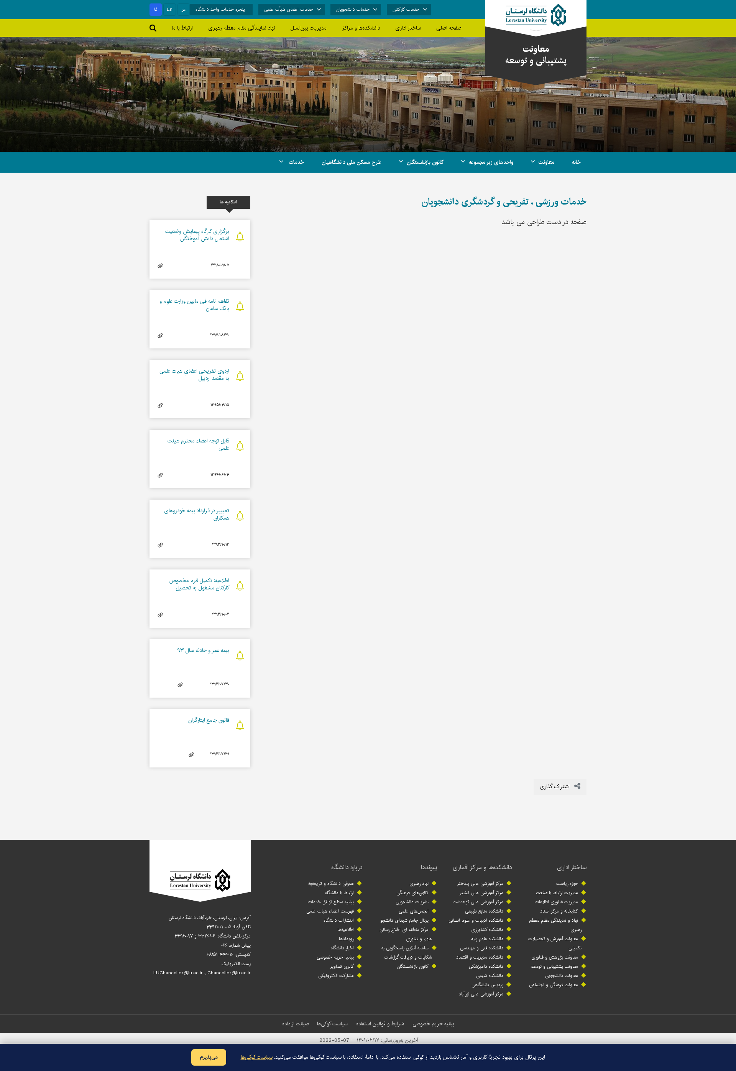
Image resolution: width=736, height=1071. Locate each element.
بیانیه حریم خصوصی (335, 957)
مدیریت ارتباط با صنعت (557, 892)
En (169, 9)
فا (155, 9)
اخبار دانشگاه (342, 948)
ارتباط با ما (182, 28)
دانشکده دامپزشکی (486, 966)
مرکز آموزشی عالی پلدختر (480, 883)
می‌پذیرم (209, 1057)
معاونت (546, 162)
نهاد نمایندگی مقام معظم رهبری (241, 28)
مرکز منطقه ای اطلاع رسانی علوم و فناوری (406, 934)
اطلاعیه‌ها (345, 929)
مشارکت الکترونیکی (336, 975)
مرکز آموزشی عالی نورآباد (481, 994)
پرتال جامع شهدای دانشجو (404, 920)
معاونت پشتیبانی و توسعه (554, 966)
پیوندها (429, 867)
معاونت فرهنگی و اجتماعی (553, 984)
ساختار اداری (571, 867)
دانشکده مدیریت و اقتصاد (479, 957)
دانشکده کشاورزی (487, 929)
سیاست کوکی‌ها (332, 1024)
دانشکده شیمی (489, 975)
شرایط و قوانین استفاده (380, 1024)
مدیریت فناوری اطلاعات (556, 902)
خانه (576, 162)
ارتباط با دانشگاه (339, 892)
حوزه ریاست (567, 883)
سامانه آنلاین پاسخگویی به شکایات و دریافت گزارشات (406, 952)
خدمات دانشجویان (353, 9)
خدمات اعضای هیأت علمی (288, 9)
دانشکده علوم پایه (487, 938)
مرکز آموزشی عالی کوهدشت (478, 902)
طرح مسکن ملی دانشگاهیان (351, 162)
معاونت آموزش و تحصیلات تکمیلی (555, 943)
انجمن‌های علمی (414, 911)
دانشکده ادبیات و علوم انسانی (476, 920)
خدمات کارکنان (406, 9)
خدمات (295, 162)
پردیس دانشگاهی (487, 984)
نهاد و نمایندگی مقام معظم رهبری (555, 925)
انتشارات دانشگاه (339, 920)
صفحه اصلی (449, 28)
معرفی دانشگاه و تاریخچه (331, 883)
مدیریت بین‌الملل (309, 28)
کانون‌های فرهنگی (412, 892)
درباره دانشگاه (346, 867)
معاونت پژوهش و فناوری (554, 957)
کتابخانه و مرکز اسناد (559, 911)
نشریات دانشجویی (412, 902)
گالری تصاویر (342, 966)
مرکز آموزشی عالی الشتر (481, 892)
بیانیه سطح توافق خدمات (331, 902)
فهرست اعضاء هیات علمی (330, 911)
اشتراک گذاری (555, 786)
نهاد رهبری (419, 883)
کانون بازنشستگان (425, 162)
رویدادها (346, 938)
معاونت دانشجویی (561, 975)
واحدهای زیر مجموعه (491, 162)
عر (184, 9)
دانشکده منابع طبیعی (484, 911)
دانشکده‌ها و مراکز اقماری (482, 867)
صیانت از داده (295, 1024)
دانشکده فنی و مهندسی (481, 948)
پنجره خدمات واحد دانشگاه (220, 9)
